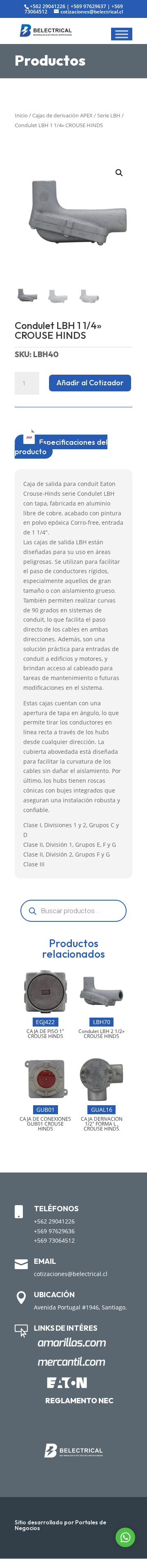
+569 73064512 (54, 1240)
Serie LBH (108, 115)
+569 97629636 (54, 1231)
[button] (119, 173)
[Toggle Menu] (121, 34)
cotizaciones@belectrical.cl (70, 1274)
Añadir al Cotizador (90, 382)
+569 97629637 (88, 6)
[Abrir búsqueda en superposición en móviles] (73, 911)
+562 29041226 (47, 6)
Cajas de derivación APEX (62, 115)
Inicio (21, 115)
